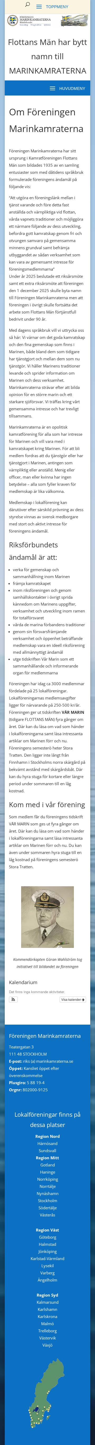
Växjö (47, 1345)
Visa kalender (71, 999)
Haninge (47, 1172)
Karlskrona (47, 1316)
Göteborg (47, 1237)
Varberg (47, 1272)
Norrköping (47, 1179)
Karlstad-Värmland (47, 1258)
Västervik (47, 1338)
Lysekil (47, 1265)
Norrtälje (48, 1186)
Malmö (47, 1323)
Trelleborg (47, 1330)
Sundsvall (47, 1150)
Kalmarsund (48, 1302)
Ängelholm (47, 1280)
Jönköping (48, 1251)
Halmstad (47, 1244)
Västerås (47, 1214)
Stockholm (47, 1200)
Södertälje (48, 1207)
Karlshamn (47, 1309)
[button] (13, 999)
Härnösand (47, 1143)
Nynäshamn (48, 1193)
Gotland (47, 1164)
